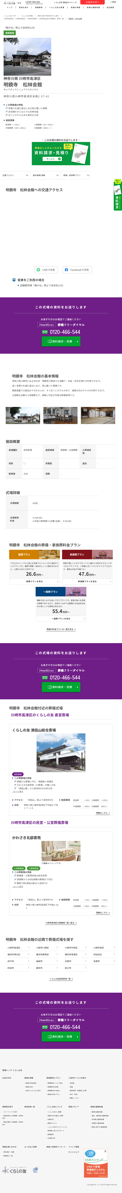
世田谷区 (97, 954)
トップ (10, 7)
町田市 (11, 967)
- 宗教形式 (50, 1119)
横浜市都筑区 (42, 954)
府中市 (11, 961)
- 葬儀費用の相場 (52, 1087)
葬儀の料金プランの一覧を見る (60, 629)
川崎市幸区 (98, 947)
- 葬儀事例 (50, 1134)
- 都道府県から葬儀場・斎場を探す (12, 1117)
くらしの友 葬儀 (27, 16)
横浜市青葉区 (71, 954)
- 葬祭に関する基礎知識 (99, 1127)
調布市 (39, 967)
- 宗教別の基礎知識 (97, 1123)
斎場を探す (24, 7)
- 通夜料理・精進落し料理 (77, 1090)
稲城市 (39, 961)
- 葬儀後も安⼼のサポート (55, 1131)
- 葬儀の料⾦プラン (53, 1094)
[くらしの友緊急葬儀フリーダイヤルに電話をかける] (34, 3)
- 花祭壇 (71, 1083)
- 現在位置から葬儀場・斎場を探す (12, 1123)
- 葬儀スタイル (51, 1123)
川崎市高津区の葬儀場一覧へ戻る (60, 922)
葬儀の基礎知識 (93, 7)
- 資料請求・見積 (8, 1152)
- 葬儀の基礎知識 (96, 1112)
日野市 (68, 961)
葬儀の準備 (75, 7)
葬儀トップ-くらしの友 (12, 1070)
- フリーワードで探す (9, 1112)
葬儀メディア (74, 1106)
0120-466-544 (65, 331)
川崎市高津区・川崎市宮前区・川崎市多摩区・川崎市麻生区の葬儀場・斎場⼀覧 (34, 18)
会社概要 (110, 7)
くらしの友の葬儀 (56, 7)
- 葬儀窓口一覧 (7, 1156)
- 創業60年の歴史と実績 (54, 1116)
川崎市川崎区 (42, 947)
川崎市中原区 (71, 947)
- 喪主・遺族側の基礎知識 (100, 1116)
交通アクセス (8, 175)
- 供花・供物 (73, 1094)
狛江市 (68, 967)
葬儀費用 (39, 7)
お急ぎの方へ (92, 2)
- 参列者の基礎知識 (97, 1119)
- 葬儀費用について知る (54, 1083)
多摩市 (96, 961)
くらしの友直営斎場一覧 (60, 978)
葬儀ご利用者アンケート (56, 1147)
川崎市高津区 (14, 947)
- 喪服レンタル (74, 1098)
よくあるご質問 (30, 1147)
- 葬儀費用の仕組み (53, 1090)
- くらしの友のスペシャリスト (56, 1127)
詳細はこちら (101, 812)
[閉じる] (105, 1151)
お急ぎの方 (6, 1078)
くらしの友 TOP (10, 16)
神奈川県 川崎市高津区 (22, 78)
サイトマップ (74, 1152)
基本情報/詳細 (39, 175)
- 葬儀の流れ (28, 1087)
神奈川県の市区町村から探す (48, 16)
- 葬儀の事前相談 (30, 1083)
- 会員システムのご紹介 (32, 1090)
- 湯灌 (71, 1087)
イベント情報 (74, 1147)
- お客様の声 (50, 1138)
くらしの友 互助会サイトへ (64, 2)
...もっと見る (17, 791)
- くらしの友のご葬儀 (53, 1112)
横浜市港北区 (14, 954)
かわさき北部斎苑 (26, 837)
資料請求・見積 (62, 341)
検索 (114, 2)
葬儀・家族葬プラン (72, 175)
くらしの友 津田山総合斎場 (34, 730)
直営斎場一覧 (29, 1106)
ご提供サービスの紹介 (77, 1078)
